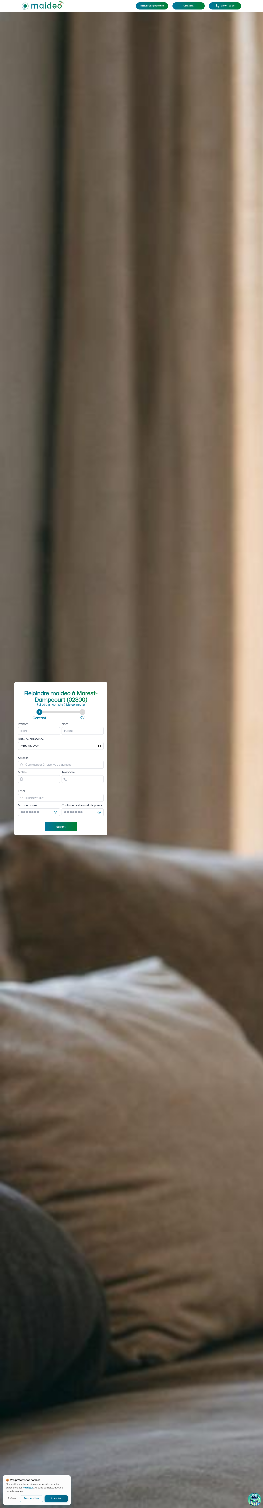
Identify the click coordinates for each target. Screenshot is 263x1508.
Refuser (12, 1498)
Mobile (22, 772)
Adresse (23, 758)
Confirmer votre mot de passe (82, 805)
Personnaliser (31, 1498)
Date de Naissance (31, 739)
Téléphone (68, 772)
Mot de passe (27, 805)
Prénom (23, 724)
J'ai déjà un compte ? (61, 704)
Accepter (56, 1498)
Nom (65, 724)
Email (21, 791)
